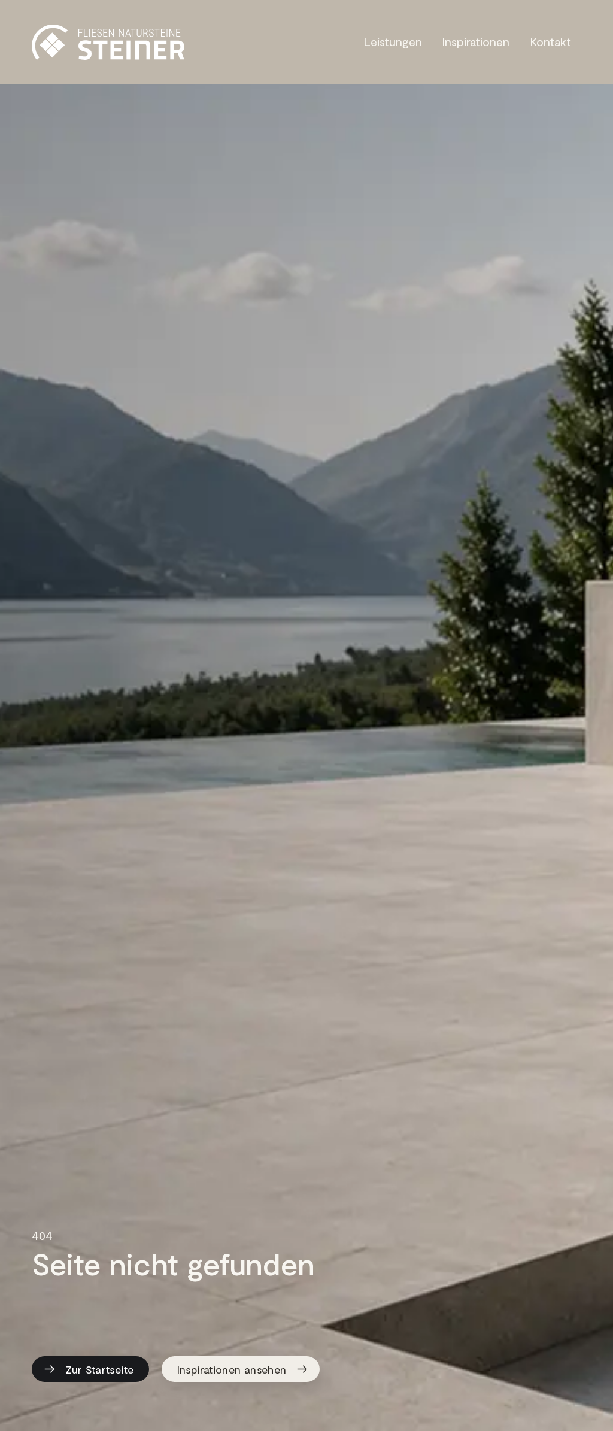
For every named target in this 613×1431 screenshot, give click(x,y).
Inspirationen (475, 41)
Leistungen (393, 41)
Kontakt (550, 41)
